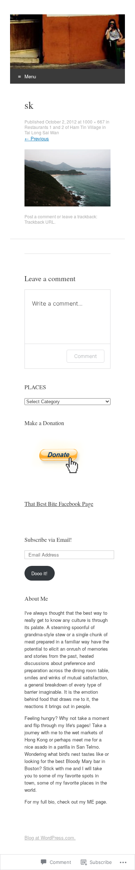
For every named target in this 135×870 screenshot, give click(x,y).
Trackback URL (39, 222)
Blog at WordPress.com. (50, 837)
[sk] (67, 204)
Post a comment (40, 216)
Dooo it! (39, 573)
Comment (85, 356)
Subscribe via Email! (48, 539)
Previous (36, 138)
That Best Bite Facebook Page (58, 503)
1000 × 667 (93, 121)
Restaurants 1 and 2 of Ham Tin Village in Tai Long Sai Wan (65, 129)
